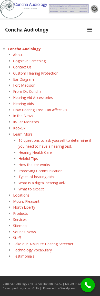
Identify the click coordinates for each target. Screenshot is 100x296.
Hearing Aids (23, 103)
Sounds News (24, 231)
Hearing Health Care (35, 152)
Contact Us (22, 67)
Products (20, 213)
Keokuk (19, 128)
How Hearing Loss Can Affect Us (40, 109)
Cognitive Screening (29, 60)
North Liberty (24, 207)
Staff (17, 237)
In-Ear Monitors (26, 121)
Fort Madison (24, 85)
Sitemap (20, 225)
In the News (23, 115)
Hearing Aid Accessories (33, 97)
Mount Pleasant (26, 201)
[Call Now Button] (88, 285)
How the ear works (34, 164)
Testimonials (23, 256)
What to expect (31, 189)
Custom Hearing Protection (35, 73)
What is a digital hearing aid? (41, 182)
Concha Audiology (24, 48)
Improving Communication (40, 170)
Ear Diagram (23, 79)
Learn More (23, 134)
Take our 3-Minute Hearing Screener (43, 243)
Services (20, 219)
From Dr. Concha (27, 91)
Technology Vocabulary (32, 250)
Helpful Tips (28, 158)
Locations (21, 195)
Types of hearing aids (36, 176)
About (18, 54)
